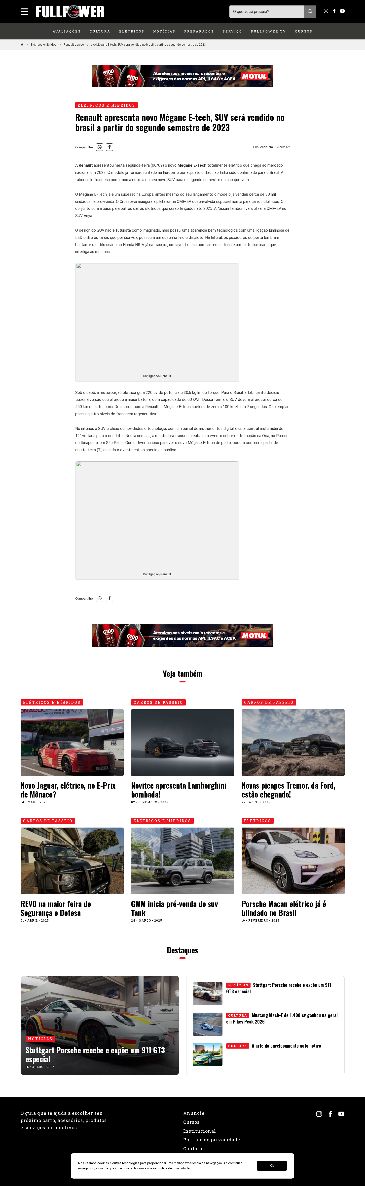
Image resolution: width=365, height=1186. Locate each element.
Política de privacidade (211, 1140)
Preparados (199, 31)
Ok (272, 1166)
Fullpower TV (268, 31)
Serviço (232, 31)
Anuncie (194, 1113)
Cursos (304, 31)
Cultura (100, 31)
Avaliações (67, 31)
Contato (192, 1149)
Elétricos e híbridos (44, 44)
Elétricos (132, 31)
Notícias (164, 31)
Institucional (199, 1131)
